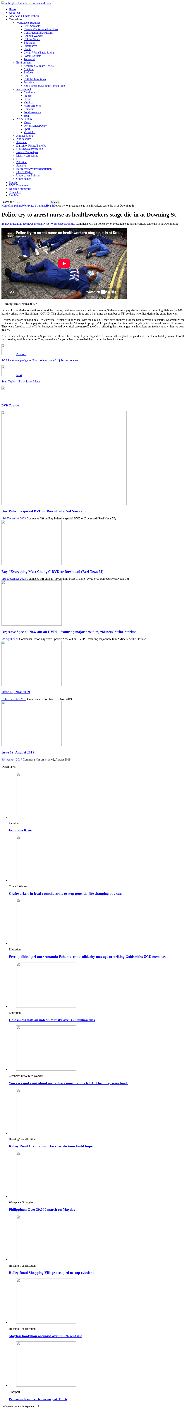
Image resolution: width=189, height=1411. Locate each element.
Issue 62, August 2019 (17, 752)
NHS (19, 158)
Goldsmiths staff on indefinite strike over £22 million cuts (52, 1020)
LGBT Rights (24, 172)
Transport (29, 59)
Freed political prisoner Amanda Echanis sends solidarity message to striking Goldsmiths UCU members (87, 957)
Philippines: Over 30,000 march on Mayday (42, 1209)
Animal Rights (24, 135)
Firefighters (30, 45)
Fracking (29, 82)
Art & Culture (24, 119)
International (23, 89)
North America (32, 105)
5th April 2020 (9, 639)
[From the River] (46, 816)
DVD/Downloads (19, 185)
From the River (20, 830)
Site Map (14, 195)
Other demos (23, 178)
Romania (29, 109)
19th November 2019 (13, 699)
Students (21, 165)
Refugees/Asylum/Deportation (34, 168)
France (28, 95)
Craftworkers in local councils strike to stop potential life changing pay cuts (65, 893)
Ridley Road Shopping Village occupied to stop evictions (51, 1273)
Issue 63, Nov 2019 (15, 692)
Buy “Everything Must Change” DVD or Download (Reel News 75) (52, 572)
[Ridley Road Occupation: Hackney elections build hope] (46, 1132)
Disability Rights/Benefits (31, 145)
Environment (23, 62)
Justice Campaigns (27, 152)
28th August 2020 (11, 223)
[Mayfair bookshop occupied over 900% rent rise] (46, 1322)
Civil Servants (32, 26)
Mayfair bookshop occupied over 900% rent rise (45, 1336)
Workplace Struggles (28, 22)
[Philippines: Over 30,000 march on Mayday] (46, 1196)
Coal (26, 75)
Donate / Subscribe (20, 188)
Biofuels (28, 72)
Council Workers (33, 35)
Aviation (29, 69)
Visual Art (29, 132)
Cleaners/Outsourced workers (41, 29)
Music (27, 122)
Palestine (21, 162)
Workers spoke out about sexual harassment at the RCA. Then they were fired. (68, 1083)
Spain (27, 115)
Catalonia (29, 92)
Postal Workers (32, 55)
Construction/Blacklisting (38, 32)
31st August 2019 (11, 759)
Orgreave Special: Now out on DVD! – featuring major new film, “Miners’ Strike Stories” (68, 632)
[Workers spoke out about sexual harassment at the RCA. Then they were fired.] (46, 1069)
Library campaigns (27, 155)
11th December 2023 (13, 518)
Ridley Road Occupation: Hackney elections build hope (50, 1146)
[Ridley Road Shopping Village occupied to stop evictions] (46, 1259)
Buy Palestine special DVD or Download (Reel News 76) (43, 511)
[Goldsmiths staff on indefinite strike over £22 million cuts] (46, 1006)
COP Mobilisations (35, 79)
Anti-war (21, 142)
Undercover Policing (28, 175)
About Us (14, 12)
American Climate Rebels (24, 16)
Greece (28, 99)
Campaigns (15, 205)
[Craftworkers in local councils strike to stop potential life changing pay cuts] (46, 880)
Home (12, 9)
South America (32, 112)
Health (27, 49)
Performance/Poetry (35, 125)
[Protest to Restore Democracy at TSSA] (46, 1385)
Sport (27, 129)
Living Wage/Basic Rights (39, 52)
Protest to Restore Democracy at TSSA (38, 1399)
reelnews (28, 223)
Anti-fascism (23, 138)
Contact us (15, 192)
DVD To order (10, 405)
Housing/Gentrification (29, 148)
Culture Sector (32, 39)
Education (29, 42)
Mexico (28, 102)
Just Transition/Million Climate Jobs (44, 85)
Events (13, 182)
